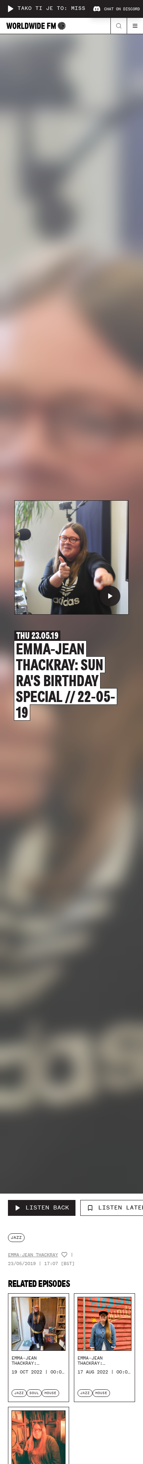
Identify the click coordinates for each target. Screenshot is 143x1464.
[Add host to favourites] (64, 1255)
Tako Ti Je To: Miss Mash (60, 9)
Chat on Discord (122, 9)
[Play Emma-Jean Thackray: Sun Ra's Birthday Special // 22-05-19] (110, 596)
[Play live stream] (10, 9)
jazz (16, 1237)
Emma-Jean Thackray (33, 1255)
